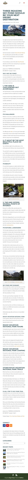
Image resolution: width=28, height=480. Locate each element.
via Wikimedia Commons (18, 282)
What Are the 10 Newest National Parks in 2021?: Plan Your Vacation (16, 453)
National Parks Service (16, 198)
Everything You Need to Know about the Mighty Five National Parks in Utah (16, 460)
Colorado (17, 22)
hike (11, 131)
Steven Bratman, (17, 416)
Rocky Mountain (21, 61)
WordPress (21, 477)
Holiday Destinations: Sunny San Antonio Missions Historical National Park (15, 456)
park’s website (17, 346)
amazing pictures (10, 225)
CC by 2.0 (11, 416)
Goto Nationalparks (7, 22)
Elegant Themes (12, 477)
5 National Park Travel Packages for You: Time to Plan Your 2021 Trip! (15, 449)
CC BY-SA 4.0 (9, 282)
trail (17, 120)
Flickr (23, 416)
